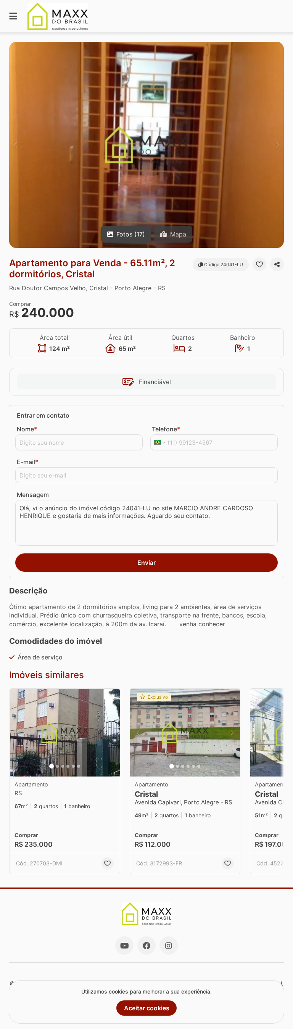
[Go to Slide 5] (73, 766)
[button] (146, 145)
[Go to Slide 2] (57, 766)
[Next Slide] (277, 145)
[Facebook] (146, 945)
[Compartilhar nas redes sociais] (277, 264)
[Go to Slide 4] (67, 766)
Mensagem (33, 494)
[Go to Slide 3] (62, 766)
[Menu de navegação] (13, 16)
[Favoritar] (259, 264)
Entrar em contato (43, 415)
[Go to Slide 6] (78, 766)
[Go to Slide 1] (51, 766)
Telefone (166, 429)
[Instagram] (168, 945)
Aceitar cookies (146, 1008)
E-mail (27, 462)
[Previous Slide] (15, 145)
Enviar (146, 562)
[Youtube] (124, 945)
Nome (27, 429)
